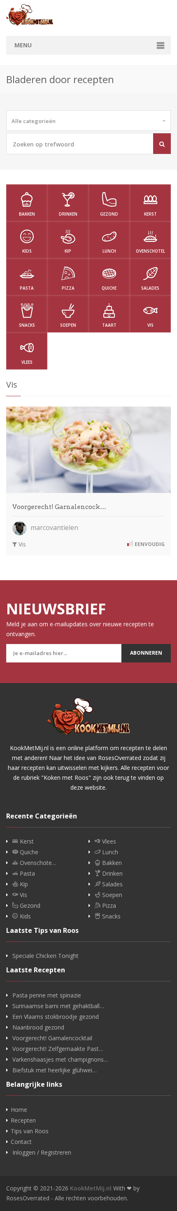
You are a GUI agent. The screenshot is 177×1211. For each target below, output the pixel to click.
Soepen (68, 325)
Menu (23, 45)
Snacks (27, 325)
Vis (150, 325)
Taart (109, 325)
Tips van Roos (30, 1131)
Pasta (27, 288)
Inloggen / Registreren (41, 1152)
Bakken (27, 214)
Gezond (109, 214)
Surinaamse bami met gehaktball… (58, 1006)
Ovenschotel (150, 251)
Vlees (27, 362)
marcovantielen (53, 527)
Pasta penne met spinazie (46, 995)
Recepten (23, 1120)
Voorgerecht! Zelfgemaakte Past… (57, 1049)
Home (19, 1109)
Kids (27, 251)
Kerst (150, 214)
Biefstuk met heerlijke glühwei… (54, 1070)
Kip (68, 251)
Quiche (109, 288)
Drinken (68, 214)
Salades (150, 288)
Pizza (68, 288)
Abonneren (146, 652)
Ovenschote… (37, 863)
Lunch (109, 251)
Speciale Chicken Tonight (45, 956)
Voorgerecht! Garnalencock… (59, 507)
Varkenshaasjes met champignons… (60, 1059)
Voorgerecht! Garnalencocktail (52, 1038)
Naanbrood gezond (38, 1027)
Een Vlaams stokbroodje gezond (55, 1016)
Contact (21, 1142)
